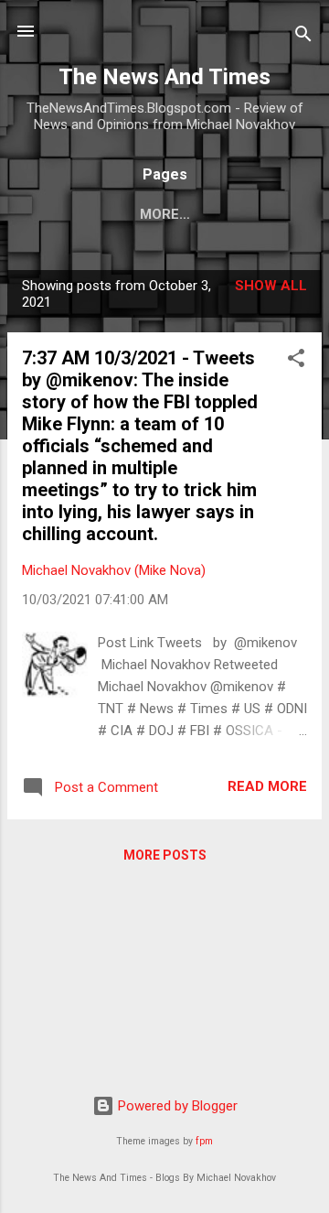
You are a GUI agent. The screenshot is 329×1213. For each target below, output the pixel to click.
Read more (267, 786)
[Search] (303, 37)
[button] (296, 361)
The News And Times (164, 77)
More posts (165, 855)
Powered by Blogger (176, 1106)
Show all (271, 285)
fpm (204, 1141)
